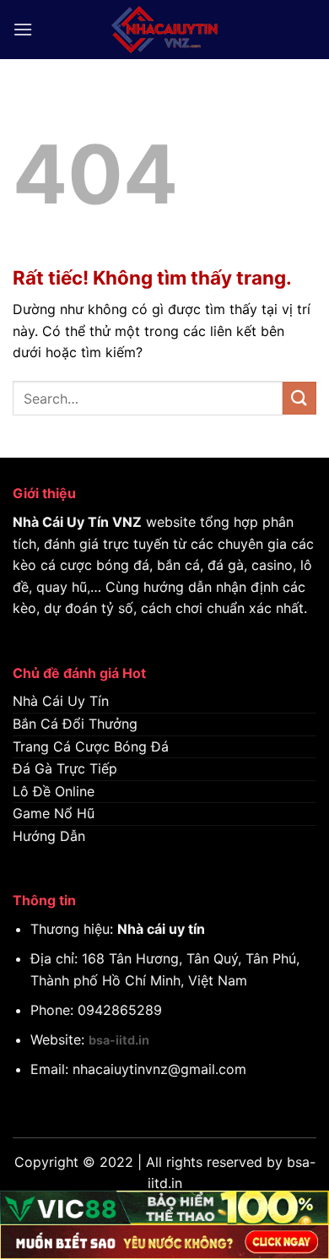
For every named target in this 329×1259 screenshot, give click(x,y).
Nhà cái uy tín (161, 928)
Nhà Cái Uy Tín (61, 521)
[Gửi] (299, 398)
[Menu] (23, 29)
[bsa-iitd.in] (164, 29)
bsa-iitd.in (119, 1040)
